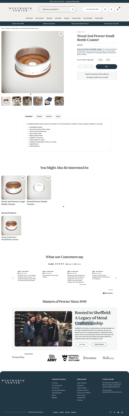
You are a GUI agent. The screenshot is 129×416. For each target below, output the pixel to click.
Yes (100, 60)
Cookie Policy (81, 398)
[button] (13, 278)
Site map (80, 400)
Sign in (54, 395)
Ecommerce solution (11, 412)
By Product (29, 18)
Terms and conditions (84, 393)
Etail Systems (23, 412)
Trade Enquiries (57, 393)
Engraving (80, 385)
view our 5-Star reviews (72, 1)
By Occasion (40, 18)
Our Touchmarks (57, 385)
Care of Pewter (82, 383)
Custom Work (76, 18)
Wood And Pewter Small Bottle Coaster (10, 238)
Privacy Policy (81, 395)
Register (54, 398)
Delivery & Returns (83, 390)
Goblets (66, 18)
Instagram (73, 412)
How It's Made (87, 18)
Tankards (49, 18)
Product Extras (81, 388)
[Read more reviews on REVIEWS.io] (108, 293)
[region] (64, 278)
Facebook (55, 412)
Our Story (82, 344)
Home (2, 28)
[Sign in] (111, 9)
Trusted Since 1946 (18, 23)
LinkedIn (62, 412)
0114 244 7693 (106, 390)
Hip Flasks (58, 18)
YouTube (67, 412)
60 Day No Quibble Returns (80, 23)
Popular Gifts (99, 18)
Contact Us (55, 388)
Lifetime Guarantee (49, 23)
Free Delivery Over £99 (111, 23)
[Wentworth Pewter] (20, 9)
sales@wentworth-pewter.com (112, 392)
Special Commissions (58, 390)
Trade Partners (99, 344)
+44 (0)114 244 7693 (92, 9)
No (108, 60)
